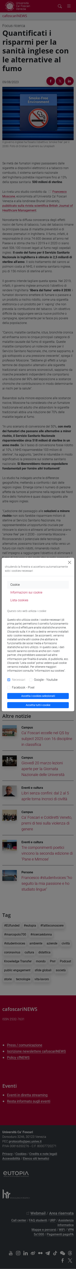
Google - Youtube (45, 680)
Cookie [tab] (15, 584)
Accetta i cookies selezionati (38, 695)
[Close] (69, 562)
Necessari (18, 680)
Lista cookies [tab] (19, 600)
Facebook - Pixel (23, 687)
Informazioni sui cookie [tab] (26, 592)
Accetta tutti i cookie (38, 705)
